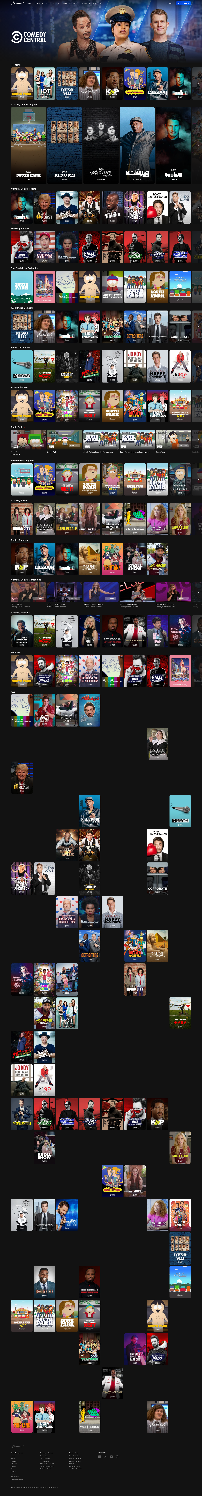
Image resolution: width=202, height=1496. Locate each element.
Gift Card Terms (45, 1458)
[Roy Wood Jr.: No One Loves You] (112, 1282)
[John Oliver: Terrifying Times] (180, 1080)
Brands (13, 1471)
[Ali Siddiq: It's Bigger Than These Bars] (112, 710)
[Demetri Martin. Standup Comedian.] (22, 946)
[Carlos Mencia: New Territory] (44, 811)
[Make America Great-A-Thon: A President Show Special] (22, 1181)
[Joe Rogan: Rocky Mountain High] (112, 1080)
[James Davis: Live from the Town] (135, 1013)
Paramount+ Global (17, 1479)
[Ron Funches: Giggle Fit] (44, 1282)
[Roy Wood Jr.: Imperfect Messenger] (90, 1282)
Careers (71, 1464)
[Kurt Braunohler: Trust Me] (67, 1148)
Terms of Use (44, 1456)
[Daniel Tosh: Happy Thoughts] (112, 912)
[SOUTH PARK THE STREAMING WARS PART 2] (22, 1316)
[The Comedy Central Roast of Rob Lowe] (44, 878)
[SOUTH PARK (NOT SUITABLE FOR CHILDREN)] (67, 1316)
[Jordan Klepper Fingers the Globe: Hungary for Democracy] (44, 1114)
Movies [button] (49, 3)
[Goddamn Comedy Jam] (112, 979)
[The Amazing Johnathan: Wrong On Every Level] (135, 710)
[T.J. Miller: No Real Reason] (67, 1349)
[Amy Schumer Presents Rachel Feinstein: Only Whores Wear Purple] (180, 710)
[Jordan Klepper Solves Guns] (22, 1114)
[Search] (101, 3)
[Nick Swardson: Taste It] (112, 1215)
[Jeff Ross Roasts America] (67, 1047)
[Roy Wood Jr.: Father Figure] (67, 1282)
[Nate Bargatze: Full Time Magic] (22, 1215)
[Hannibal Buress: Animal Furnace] (157, 979)
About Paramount (75, 1466)
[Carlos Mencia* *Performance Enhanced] (22, 811)
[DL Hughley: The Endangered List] (44, 912)
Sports (13, 1469)
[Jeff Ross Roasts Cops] (90, 1047)
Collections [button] (62, 3)
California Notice (45, 1469)
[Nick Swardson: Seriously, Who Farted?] (90, 1215)
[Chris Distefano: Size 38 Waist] (112, 811)
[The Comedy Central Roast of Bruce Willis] (67, 845)
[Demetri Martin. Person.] (180, 912)
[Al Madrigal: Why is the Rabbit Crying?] (90, 710)
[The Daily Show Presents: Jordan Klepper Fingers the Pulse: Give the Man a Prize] (157, 1349)
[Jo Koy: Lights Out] (44, 1080)
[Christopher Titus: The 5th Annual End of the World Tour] (157, 811)
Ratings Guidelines (75, 1461)
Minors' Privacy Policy (47, 1466)
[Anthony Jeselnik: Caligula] (90, 744)
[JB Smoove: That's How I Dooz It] (112, 1013)
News (95, 3)
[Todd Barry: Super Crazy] (67, 1383)
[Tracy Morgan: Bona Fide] (112, 1383)
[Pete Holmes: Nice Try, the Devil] (135, 1248)
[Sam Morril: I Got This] (112, 1316)
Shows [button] (38, 3)
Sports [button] (85, 3)
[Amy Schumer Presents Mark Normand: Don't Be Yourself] (157, 710)
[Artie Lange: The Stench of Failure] (135, 744)
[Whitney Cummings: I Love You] (135, 1417)
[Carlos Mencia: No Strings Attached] (67, 811)
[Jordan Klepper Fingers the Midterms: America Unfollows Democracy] (67, 1114)
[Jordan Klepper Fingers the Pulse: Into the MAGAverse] (90, 1114)
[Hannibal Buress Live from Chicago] (180, 979)
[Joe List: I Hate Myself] (90, 1080)
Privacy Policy (44, 1461)
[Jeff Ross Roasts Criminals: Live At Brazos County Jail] (112, 1047)
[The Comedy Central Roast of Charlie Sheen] (90, 845)
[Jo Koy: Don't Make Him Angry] (22, 1080)
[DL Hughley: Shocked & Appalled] (22, 912)
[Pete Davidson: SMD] (112, 1248)
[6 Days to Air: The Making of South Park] (22, 710)
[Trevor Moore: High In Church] (135, 1383)
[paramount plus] (17, 3)
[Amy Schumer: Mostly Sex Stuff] (44, 744)
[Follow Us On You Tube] (111, 1456)
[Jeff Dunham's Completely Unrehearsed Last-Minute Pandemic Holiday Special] (22, 1047)
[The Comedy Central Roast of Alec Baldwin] (22, 845)
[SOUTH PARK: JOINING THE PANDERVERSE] (44, 1316)
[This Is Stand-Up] (22, 1383)
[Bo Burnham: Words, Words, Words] (90, 778)
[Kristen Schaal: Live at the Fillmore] (22, 1148)
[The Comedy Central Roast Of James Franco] (157, 845)
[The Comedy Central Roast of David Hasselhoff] (112, 845)
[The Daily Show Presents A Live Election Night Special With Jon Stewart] (67, 912)
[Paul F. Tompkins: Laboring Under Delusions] (90, 1248)
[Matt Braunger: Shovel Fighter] (67, 1181)
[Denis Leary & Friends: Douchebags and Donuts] (44, 946)
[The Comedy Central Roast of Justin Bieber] (180, 845)
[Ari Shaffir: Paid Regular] (112, 744)
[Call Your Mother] (180, 778)
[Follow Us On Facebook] (99, 1456)
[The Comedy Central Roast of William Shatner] (67, 878)
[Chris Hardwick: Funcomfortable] (135, 811)
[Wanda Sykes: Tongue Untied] (112, 1417)
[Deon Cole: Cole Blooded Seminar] (67, 946)
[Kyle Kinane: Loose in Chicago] (135, 1148)
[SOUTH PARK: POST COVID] (180, 1282)
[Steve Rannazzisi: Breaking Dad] (180, 1316)
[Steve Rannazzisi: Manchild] (22, 1349)
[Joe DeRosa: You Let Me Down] (67, 1080)
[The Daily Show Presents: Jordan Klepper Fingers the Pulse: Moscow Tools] (112, 1114)
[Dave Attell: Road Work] (135, 912)
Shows (13, 1458)
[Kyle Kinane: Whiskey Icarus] (157, 1148)
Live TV (75, 3)
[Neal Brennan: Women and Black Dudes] (67, 1215)
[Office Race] (180, 1215)
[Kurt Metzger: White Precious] (90, 1148)
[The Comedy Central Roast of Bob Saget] (44, 845)
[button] (22, 83)
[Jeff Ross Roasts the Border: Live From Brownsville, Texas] (135, 1047)
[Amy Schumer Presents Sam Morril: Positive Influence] (22, 744)
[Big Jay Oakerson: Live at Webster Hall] (44, 778)
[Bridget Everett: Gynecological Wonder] (112, 778)
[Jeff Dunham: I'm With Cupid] (180, 1013)
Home (29, 3)
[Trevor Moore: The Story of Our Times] (157, 1383)
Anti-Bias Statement (75, 1469)
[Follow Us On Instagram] (117, 1456)
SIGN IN (170, 3)
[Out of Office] (22, 1248)
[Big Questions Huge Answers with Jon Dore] (67, 778)
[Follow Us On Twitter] (105, 1456)
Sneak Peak (15, 1476)
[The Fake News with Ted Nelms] (90, 979)
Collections (14, 1464)
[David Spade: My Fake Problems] (157, 912)
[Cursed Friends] (180, 878)
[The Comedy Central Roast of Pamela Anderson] (22, 878)
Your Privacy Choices (47, 1464)
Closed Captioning (75, 1458)
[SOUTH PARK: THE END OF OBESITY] (90, 1316)
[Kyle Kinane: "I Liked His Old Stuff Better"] (112, 1148)
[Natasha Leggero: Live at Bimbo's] (180, 1181)
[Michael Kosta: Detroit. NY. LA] (90, 1181)
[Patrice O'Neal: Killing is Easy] (67, 1248)
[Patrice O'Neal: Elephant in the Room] (44, 1248)
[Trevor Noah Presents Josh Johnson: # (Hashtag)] (180, 1383)
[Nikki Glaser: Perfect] (135, 1215)
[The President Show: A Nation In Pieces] (157, 1248)
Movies (13, 1461)
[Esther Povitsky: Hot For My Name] (22, 979)
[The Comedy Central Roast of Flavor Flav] (135, 845)
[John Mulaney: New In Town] (135, 1080)
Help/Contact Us (74, 1456)
